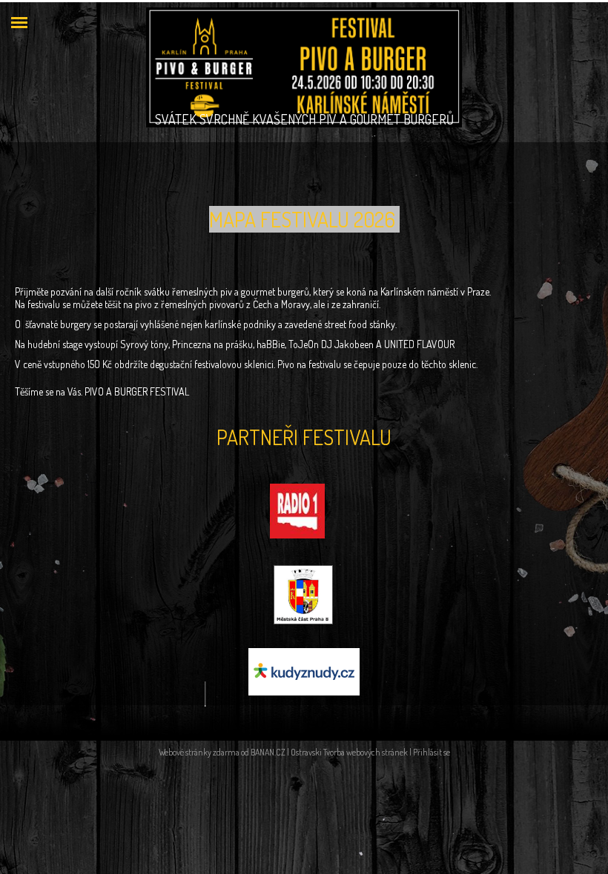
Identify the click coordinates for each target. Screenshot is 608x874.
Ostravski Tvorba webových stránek (349, 752)
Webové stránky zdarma (199, 752)
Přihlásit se (431, 752)
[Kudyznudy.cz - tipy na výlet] (304, 670)
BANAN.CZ (268, 752)
